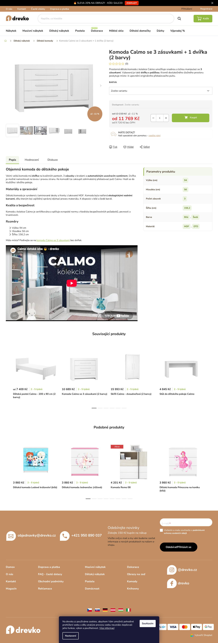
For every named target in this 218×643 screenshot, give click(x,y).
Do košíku (190, 118)
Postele (90, 581)
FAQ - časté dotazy (50, 574)
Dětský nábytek (95, 574)
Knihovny (133, 588)
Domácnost (92, 588)
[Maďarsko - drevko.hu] (120, 610)
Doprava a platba (59, 9)
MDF (186, 226)
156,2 (187, 207)
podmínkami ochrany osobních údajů (184, 532)
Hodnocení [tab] (32, 160)
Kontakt (21, 9)
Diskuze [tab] (52, 160)
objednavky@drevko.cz (37, 535)
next (210, 379)
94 (185, 180)
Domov (10, 567)
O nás (9, 9)
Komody (132, 581)
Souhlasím (147, 623)
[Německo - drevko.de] (105, 610)
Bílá (186, 217)
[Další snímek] (101, 86)
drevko (183, 583)
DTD (196, 226)
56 (185, 189)
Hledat (179, 18)
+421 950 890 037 (86, 535)
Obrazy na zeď (136, 574)
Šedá (195, 217)
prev (8, 379)
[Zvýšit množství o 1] (166, 118)
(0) (126, 63)
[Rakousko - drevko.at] (113, 610)
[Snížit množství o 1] (153, 118)
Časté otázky (38, 9)
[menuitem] (11, 31)
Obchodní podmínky (51, 581)
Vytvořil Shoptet (203, 635)
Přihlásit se (184, 547)
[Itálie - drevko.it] (128, 610)
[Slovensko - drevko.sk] (97, 610)
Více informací (106, 628)
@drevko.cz (187, 569)
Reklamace (45, 588)
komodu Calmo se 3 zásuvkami (53, 240)
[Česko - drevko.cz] (89, 610)
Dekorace (133, 567)
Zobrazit (131, 3)
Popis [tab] (12, 160)
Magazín (11, 588)
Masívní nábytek (95, 567)
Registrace (206, 8)
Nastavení (70, 635)
